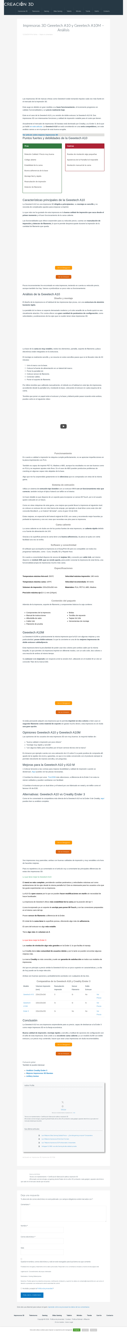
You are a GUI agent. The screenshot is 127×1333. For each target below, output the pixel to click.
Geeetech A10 (28, 994)
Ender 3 (26, 1011)
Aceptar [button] (76, 1330)
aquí (102, 798)
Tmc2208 (52, 777)
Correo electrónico (28, 1237)
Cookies (68, 1319)
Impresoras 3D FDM (48, 1157)
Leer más (85, 1330)
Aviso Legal (69, 1322)
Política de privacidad (45, 1288)
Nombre (24, 1226)
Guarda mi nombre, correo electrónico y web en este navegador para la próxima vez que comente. (56, 1262)
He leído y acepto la (38, 1288)
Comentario (25, 1204)
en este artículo (36, 126)
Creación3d (19, 3)
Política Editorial (77, 1319)
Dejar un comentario (46, 34)
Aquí (34, 772)
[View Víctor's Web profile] (62, 1106)
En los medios (59, 1322)
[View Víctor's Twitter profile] (62, 1102)
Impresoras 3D (36, 1157)
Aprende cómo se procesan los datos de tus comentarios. (69, 1307)
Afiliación (87, 1319)
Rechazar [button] (93, 1330)
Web (22, 1248)
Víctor (63, 1110)
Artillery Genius (32, 1076)
